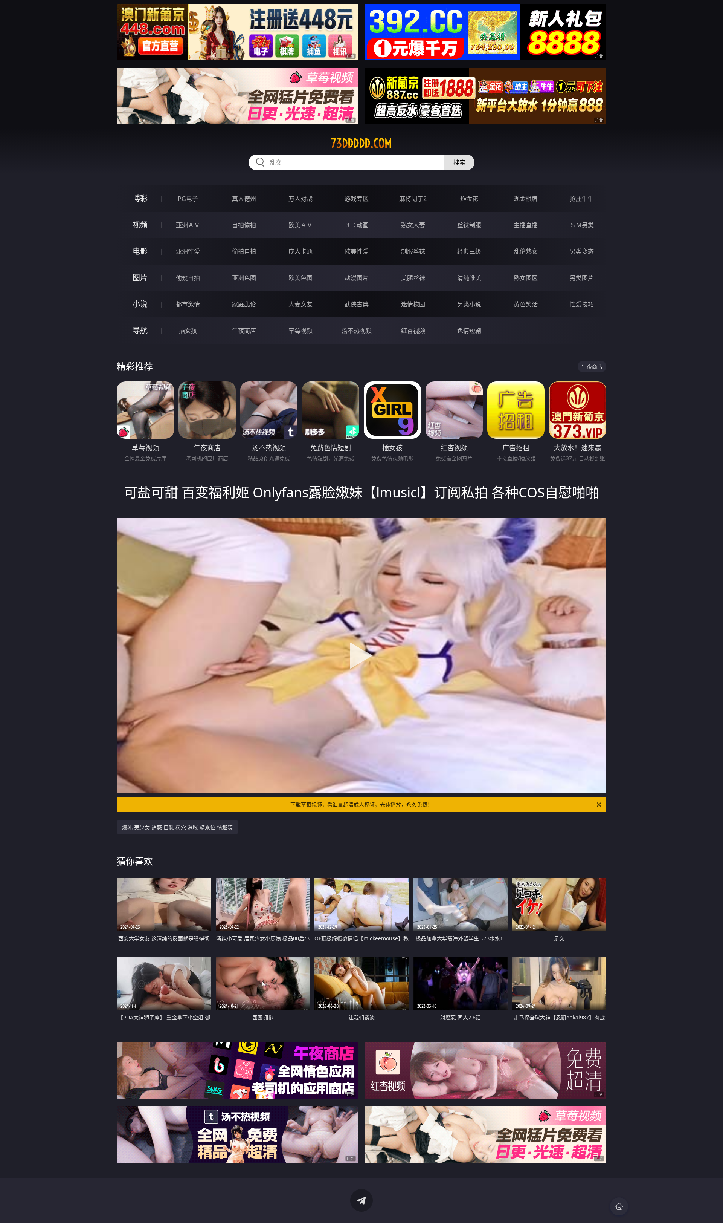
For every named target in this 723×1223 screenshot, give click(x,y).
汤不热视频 (357, 330)
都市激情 (188, 304)
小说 (140, 304)
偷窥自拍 (188, 278)
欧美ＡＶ (300, 225)
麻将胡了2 (413, 198)
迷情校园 (413, 304)
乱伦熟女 (526, 251)
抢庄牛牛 (582, 198)
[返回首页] (619, 1206)
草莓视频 (300, 330)
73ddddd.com (361, 143)
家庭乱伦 (244, 304)
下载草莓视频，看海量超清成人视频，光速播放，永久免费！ (361, 804)
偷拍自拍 (244, 251)
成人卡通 (300, 251)
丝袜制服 (469, 225)
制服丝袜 (413, 251)
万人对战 (300, 198)
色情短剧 (469, 330)
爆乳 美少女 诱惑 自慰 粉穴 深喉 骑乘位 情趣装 (177, 827)
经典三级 (469, 251)
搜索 (459, 162)
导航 (140, 330)
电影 (140, 251)
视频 (140, 225)
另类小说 (469, 304)
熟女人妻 (413, 225)
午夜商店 (244, 330)
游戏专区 (357, 198)
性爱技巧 (582, 304)
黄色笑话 (526, 304)
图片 (140, 277)
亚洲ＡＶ (188, 225)
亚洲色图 (244, 278)
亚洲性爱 (188, 251)
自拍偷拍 (244, 225)
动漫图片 (357, 278)
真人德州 (244, 198)
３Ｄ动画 (357, 225)
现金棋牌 (526, 198)
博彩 (140, 198)
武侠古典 (357, 304)
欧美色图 (300, 278)
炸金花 (469, 198)
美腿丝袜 (413, 278)
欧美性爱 (357, 251)
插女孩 (188, 330)
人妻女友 (300, 304)
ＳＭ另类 (582, 225)
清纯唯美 (469, 278)
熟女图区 (526, 278)
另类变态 (582, 251)
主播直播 (526, 225)
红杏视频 (413, 330)
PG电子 (188, 198)
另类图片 (582, 278)
